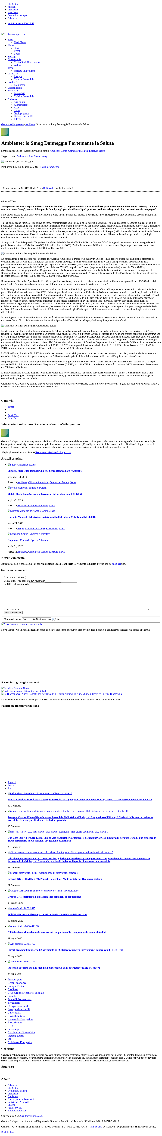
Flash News (20, 42)
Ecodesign (13, 82)
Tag (9, 788)
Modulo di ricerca (13, 619)
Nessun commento (49, 167)
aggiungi (116, 563)
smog (44, 156)
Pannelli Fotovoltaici (19, 999)
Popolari (12, 782)
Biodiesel (13, 989)
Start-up (12, 56)
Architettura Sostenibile (21, 1032)
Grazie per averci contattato (21, 1099)
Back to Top (7, 1132)
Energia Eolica (16, 986)
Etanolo (12, 996)
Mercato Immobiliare (24, 70)
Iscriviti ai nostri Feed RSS (21, 23)
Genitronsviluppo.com (12, 124)
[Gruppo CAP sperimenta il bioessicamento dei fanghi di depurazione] (43, 890)
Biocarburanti (15, 1022)
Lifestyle (18, 119)
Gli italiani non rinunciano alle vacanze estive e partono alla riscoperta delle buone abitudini (57, 932)
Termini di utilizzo (17, 1110)
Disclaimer (13, 1096)
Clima (17, 110)
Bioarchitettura (15, 87)
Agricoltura (19, 102)
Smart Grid (19, 93)
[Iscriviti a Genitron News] (15, 688)
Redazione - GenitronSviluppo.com (53, 452)
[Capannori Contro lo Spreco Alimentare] (29, 534)
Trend (10, 68)
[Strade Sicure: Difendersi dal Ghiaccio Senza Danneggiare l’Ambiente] (22, 464)
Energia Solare (16, 1035)
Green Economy (17, 982)
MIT (10, 1039)
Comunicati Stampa (78, 150)
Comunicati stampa (17, 15)
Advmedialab (95, 1126)
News (10, 39)
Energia (18, 76)
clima (30, 156)
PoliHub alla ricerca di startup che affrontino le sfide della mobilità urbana (47, 914)
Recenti (11, 785)
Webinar (18, 65)
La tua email (24, 580)
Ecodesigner (15, 979)
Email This (13, 415)
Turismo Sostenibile (24, 116)
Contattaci (13, 9)
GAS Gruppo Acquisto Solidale (26, 992)
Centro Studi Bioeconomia (27, 62)
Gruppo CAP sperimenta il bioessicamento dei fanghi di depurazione (44, 896)
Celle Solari (14, 1012)
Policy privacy (15, 1107)
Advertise (12, 18)
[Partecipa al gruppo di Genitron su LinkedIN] (24, 691)
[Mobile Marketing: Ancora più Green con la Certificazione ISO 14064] (27, 487)
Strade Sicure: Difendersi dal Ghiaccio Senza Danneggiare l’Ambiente (45, 470)
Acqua (17, 107)
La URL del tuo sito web (16, 584)
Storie (17, 48)
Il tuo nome (15, 577)
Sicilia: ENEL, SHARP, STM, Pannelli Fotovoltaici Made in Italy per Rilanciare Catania (55, 879)
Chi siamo (13, 4)
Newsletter (13, 12)
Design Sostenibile (18, 1006)
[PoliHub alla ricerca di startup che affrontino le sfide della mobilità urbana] (21, 908)
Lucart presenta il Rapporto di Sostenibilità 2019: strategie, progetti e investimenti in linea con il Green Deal (65, 950)
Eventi (17, 51)
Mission (12, 6)
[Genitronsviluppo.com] (13, 34)
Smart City (13, 90)
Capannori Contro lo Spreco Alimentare (29, 540)
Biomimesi (19, 85)
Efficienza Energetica (20, 1042)
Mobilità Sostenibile (24, 96)
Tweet (11, 406)
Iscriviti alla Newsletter (19, 1102)
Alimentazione (21, 104)
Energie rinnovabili (19, 1009)
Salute (37, 156)
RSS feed (48, 188)
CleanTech (13, 73)
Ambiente (12, 99)
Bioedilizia (14, 1002)
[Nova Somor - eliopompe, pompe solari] (22, 624)
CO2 (10, 1025)
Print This (12, 418)
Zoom (17, 53)
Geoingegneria (21, 113)
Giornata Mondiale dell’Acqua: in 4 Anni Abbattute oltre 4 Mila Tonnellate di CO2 (52, 517)
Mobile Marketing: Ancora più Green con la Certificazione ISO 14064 (45, 494)
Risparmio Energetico (20, 1019)
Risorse (11, 45)
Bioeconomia (14, 59)
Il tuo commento (12, 609)
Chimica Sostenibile (24, 79)
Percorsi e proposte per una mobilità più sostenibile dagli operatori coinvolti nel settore (54, 967)
